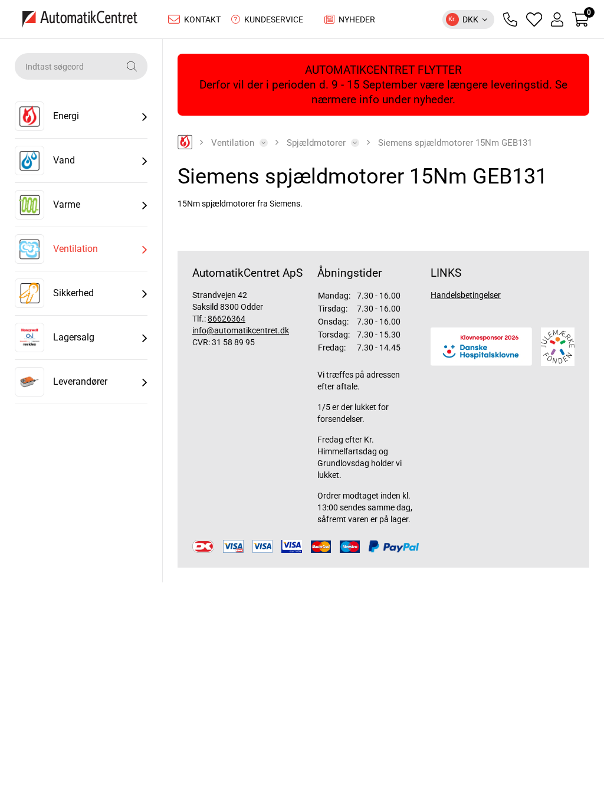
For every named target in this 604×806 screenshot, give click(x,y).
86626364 (226, 318)
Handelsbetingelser (466, 295)
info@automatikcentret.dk (240, 330)
